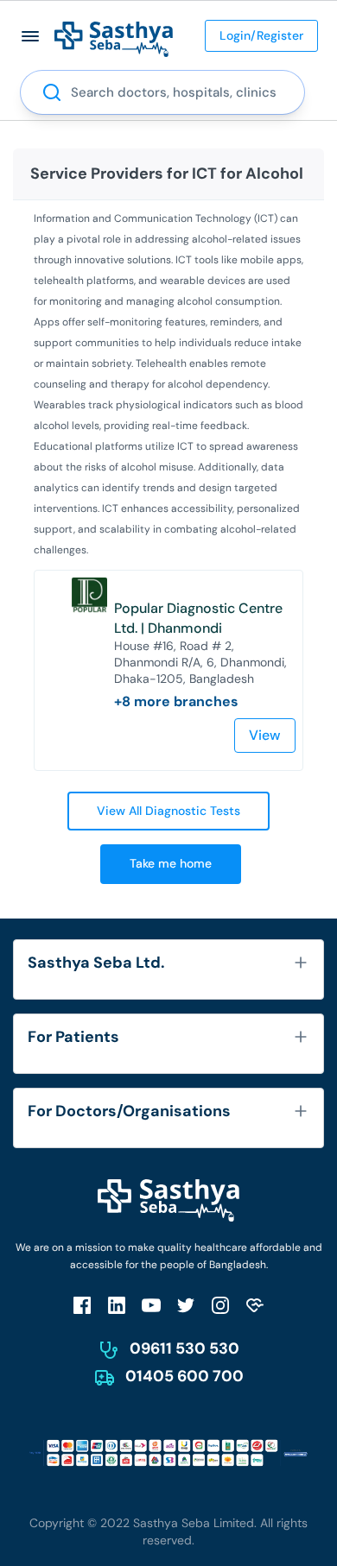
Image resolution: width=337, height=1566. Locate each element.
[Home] (113, 38)
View (265, 735)
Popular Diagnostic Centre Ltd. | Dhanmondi (198, 618)
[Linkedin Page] (116, 1305)
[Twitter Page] (185, 1305)
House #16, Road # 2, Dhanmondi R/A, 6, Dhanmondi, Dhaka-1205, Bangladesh (200, 662)
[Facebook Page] (82, 1305)
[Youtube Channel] (151, 1305)
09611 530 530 (184, 1348)
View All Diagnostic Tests (168, 810)
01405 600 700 (184, 1376)
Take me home (171, 863)
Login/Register (261, 35)
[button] (30, 36)
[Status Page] (255, 1305)
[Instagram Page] (220, 1305)
